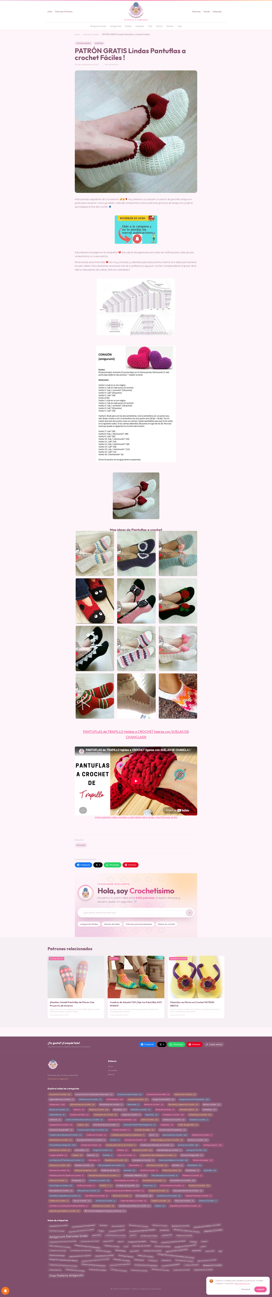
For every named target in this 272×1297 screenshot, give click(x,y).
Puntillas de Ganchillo (127, 1185)
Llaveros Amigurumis (191, 1155)
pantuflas (99, 43)
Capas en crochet (131, 1115)
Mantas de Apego (202, 1160)
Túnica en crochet (184, 1201)
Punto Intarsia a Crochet (172, 1185)
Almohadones (115, 1099)
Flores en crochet (197, 1140)
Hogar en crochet (102, 1150)
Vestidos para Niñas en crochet (134, 1206)
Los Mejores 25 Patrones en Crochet (66, 1160)
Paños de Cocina (171, 1170)
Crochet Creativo (121, 1130)
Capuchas (151, 1115)
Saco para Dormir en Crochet (187, 1191)
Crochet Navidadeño (171, 1265)
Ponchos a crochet (99, 1180)
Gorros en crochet (188, 1145)
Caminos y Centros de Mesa (173, 1242)
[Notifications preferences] (5, 1291)
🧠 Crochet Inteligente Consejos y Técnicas (105, 1211)
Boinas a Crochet (160, 1225)
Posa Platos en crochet (182, 1180)
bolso (203, 1246)
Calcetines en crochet (75, 1269)
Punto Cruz (149, 1185)
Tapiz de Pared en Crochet (198, 1196)
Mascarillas (135, 1165)
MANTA (154, 1241)
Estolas (114, 1140)
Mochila (177, 1165)
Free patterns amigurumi (63, 1145)
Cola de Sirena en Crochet (106, 1125)
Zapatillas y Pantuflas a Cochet (185, 1206)
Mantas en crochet (59, 1165)
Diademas (164, 1230)
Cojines (83, 1125)
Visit (97, 817)
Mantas (169, 26)
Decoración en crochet (174, 1135)
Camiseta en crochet (184, 1260)
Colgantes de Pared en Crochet (62, 1241)
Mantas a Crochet (213, 1231)
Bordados (119, 1110)
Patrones (196, 11)
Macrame (94, 1160)
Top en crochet (82, 1201)
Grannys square (212, 1145)
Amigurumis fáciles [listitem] (89, 924)
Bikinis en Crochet (153, 1104)
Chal (150, 26)
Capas (204, 1241)
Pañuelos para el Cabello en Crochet (66, 1175)
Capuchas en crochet (203, 1270)
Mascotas (96, 1235)
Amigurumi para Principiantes (193, 1099)
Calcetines (209, 1110)
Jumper (77, 1155)
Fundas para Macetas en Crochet (157, 1145)
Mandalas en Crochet (116, 1160)
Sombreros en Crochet (168, 1196)
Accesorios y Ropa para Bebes (142, 1230)
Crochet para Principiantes (83, 1226)
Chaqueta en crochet (58, 1225)
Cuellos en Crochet (96, 1135)
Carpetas (139, 26)
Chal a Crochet (149, 1120)
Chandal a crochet (198, 1120)
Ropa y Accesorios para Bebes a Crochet (124, 1191)
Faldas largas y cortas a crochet (166, 1140)
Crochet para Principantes (172, 1130)
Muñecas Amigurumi (85, 1170)
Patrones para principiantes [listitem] (139, 924)
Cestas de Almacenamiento (93, 1265)
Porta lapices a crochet (126, 1180)
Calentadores (57, 1115)
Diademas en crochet (60, 1140)
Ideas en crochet (142, 1150)
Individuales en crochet (115, 1236)
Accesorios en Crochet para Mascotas (94, 1094)
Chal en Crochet (103, 1250)
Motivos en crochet (59, 1170)
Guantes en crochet (60, 1150)
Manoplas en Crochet (143, 1160)
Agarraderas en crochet (61, 1099)
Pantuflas (80, 845)
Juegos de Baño (58, 1155)
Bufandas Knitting (165, 1110)
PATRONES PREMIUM (135, 1175)
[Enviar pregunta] (189, 912)
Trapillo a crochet (160, 1201)
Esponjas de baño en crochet (81, 1230)
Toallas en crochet (59, 1201)
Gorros (159, 26)
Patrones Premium (64, 11)
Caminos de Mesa (79, 1115)
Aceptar (260, 1289)
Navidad (129, 1170)
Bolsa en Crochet (98, 1110)
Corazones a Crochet (90, 1242)
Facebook (85, 865)
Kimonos (92, 1155)
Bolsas (128, 26)
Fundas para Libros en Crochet (120, 1145)
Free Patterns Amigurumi (66, 1276)
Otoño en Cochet (148, 1170)
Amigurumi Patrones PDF (185, 1246)
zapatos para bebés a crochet (64, 1211)
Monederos (194, 1165)
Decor (153, 1135)
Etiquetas (217, 11)
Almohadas (120, 1251)
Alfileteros (166, 1260)
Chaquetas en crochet (61, 1125)
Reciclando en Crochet (61, 1191)
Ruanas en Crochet (158, 1191)
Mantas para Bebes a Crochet (207, 1225)
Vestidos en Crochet (103, 1206)
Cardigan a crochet (173, 1115)
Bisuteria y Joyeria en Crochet (183, 1104)
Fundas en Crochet (91, 1145)
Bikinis (120, 1242)
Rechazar (246, 1289)
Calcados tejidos (91, 34)
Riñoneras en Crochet (88, 1191)
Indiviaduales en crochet (169, 1150)
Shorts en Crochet (121, 1196)
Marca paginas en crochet (111, 1165)
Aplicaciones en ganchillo (177, 1251)
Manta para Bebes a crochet (173, 1160)
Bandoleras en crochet (111, 1104)
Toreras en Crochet (105, 1201)
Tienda (206, 11)
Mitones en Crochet (157, 1165)
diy (220, 1250)
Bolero (133, 1235)
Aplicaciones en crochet (82, 1104)
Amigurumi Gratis (98, 26)
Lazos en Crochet (126, 1155)
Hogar (101, 1230)
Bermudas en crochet (207, 1260)
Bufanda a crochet (140, 1110)
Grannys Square (126, 1255)
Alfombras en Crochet (90, 1099)
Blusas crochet (211, 1104)
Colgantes (167, 1125)
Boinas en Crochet (59, 1110)
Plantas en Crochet (192, 1175)
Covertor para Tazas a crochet (92, 1130)
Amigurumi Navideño (163, 1099)
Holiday (122, 1150)
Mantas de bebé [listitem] (112, 924)
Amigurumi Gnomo (137, 1099)
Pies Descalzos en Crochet (164, 1175)
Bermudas (133, 1104)
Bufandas (197, 1251)
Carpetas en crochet (200, 1115)
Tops (179, 26)
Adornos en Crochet (185, 1094)
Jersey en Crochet (196, 1150)
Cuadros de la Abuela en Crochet (65, 1135)
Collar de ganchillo (187, 1125)
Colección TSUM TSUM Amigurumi (139, 1125)
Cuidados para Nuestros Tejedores (127, 1135)
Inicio (50, 11)
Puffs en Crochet (85, 1185)
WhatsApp (114, 865)
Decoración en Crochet (80, 1255)
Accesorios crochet (60, 1094)
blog (126, 1246)
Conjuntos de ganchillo (61, 1130)
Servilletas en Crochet (96, 1196)
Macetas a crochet (122, 1261)
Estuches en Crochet (135, 1140)
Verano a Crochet (207, 1201)
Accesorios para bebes (129, 1094)
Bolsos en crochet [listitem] (166, 924)
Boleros (79, 1110)
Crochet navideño (144, 1130)
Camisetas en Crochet (105, 1115)
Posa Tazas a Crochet (61, 1185)
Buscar (111, 1074)
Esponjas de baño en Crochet (91, 1140)
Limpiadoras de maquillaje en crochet (158, 1155)
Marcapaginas (118, 1225)
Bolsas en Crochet (212, 1265)
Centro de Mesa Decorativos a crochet (84, 1120)
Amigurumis (115, 26)
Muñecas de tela (110, 1170)
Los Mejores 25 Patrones (81, 1251)
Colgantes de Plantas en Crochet (63, 1264)
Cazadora (152, 1260)
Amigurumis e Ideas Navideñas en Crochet (176, 1255)
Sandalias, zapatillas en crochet (65, 1196)
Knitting (107, 1155)
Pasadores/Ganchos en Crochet (104, 1175)
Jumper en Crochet (57, 1251)
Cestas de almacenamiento (122, 1120)
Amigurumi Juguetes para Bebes (63, 1260)
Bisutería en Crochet (180, 1226)
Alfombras (139, 1260)
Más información (242, 1283)
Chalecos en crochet (173, 1120)
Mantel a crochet (84, 1165)
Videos (159, 1206)
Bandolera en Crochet (138, 1226)
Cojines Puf (167, 1236)
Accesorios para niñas (158, 1094)
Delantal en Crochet (201, 1135)
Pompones (77, 1180)
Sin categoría (144, 1196)
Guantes (103, 1226)
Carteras (55, 1120)
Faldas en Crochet (184, 1235)
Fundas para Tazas (149, 1235)
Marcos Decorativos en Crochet (95, 1260)
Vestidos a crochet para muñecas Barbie (68, 1206)
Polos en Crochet (58, 1180)
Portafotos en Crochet (154, 1180)
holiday (193, 1241)
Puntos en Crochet (199, 1185)
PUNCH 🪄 (105, 1185)
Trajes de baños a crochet (133, 1201)
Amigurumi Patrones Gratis (68, 1236)
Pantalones (192, 1170)
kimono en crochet (139, 1269)
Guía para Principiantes (120, 1265)
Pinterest (132, 865)
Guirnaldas (81, 1150)
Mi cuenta (112, 1070)
